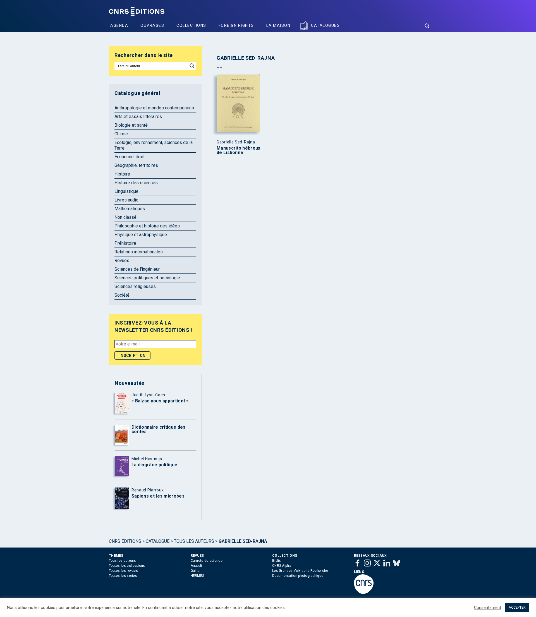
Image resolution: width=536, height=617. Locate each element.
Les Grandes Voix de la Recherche (300, 571)
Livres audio (126, 200)
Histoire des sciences (136, 182)
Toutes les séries (123, 576)
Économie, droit (129, 156)
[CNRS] (364, 593)
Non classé (125, 217)
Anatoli (196, 566)
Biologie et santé (131, 125)
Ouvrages (152, 25)
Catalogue (157, 541)
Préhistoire (125, 243)
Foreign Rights (236, 25)
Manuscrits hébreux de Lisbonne (238, 150)
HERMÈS (197, 576)
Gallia (195, 571)
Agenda (119, 25)
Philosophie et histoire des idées (147, 226)
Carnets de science (206, 561)
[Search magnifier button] (427, 26)
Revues (121, 260)
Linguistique (126, 191)
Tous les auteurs (194, 541)
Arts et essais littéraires (138, 116)
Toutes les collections (127, 566)
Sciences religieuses (135, 286)
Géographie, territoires (136, 165)
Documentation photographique (297, 576)
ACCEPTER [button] (517, 607)
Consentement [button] (487, 607)
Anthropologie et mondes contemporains (154, 108)
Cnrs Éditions (125, 541)
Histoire (122, 174)
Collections (191, 25)
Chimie (121, 133)
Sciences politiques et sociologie (147, 277)
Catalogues (325, 25)
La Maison (278, 25)
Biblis (276, 561)
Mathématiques (129, 208)
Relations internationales (138, 252)
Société (122, 295)
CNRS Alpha (281, 566)
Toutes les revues (123, 571)
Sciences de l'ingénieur (137, 269)
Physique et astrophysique (140, 234)
